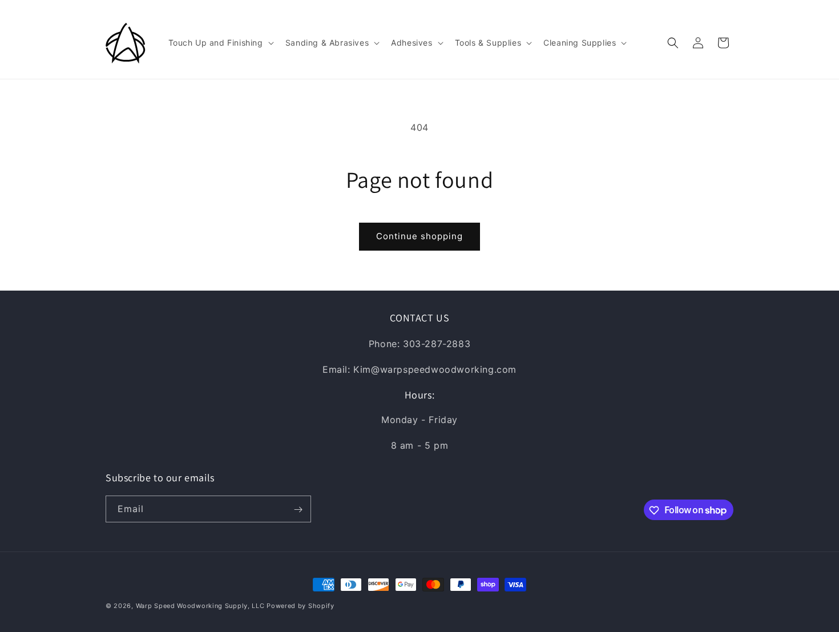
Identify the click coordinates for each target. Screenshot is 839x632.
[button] (220, 43)
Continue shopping (419, 236)
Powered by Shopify (300, 606)
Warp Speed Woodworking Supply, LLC (200, 606)
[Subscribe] (297, 509)
